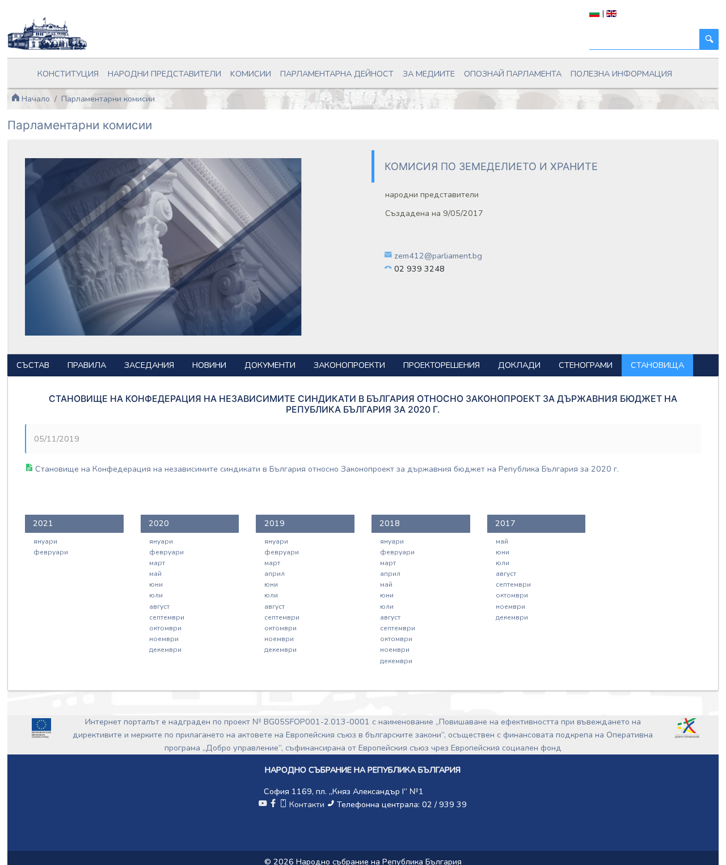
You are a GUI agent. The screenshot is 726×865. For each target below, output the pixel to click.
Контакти (307, 804)
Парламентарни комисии (108, 98)
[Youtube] (263, 804)
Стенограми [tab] (586, 365)
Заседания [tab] (149, 365)
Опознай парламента (513, 73)
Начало (34, 98)
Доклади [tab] (519, 365)
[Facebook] (273, 804)
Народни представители (164, 73)
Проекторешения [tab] (441, 365)
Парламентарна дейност (337, 73)
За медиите (429, 73)
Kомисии (250, 73)
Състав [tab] (32, 365)
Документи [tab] (270, 365)
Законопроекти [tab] (349, 365)
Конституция (68, 73)
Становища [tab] (657, 365)
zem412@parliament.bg (438, 255)
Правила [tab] (86, 365)
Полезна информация (621, 73)
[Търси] (709, 39)
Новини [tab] (209, 365)
